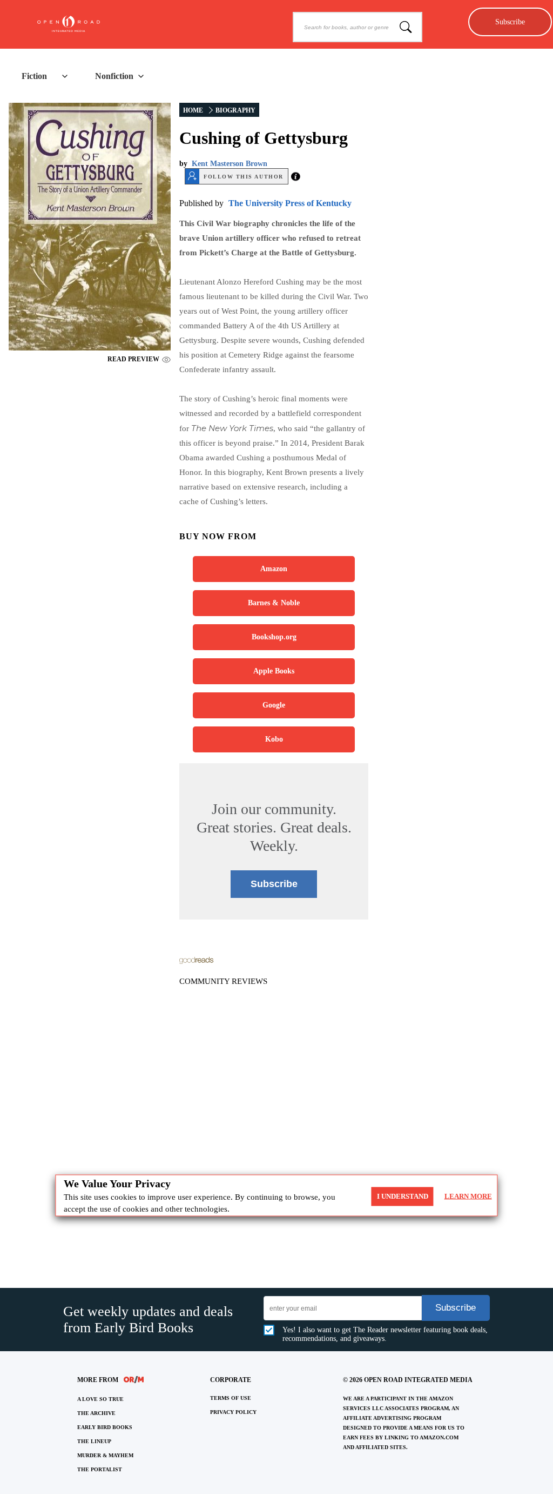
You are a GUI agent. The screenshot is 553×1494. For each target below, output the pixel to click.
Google (273, 705)
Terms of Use (230, 1398)
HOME (193, 110)
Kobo (274, 739)
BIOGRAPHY (235, 110)
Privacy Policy (233, 1412)
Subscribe (510, 21)
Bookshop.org (274, 637)
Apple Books (273, 671)
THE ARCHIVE (96, 1413)
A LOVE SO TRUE (100, 1399)
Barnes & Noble (274, 603)
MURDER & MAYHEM (105, 1455)
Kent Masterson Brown (229, 164)
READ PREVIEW (133, 359)
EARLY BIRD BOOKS (104, 1427)
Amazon (273, 569)
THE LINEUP (94, 1441)
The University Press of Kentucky (290, 203)
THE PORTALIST (99, 1469)
